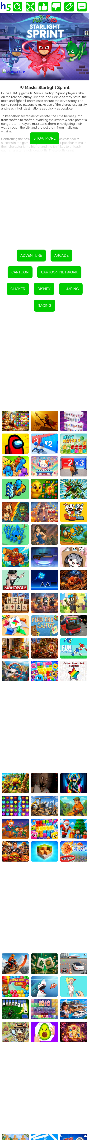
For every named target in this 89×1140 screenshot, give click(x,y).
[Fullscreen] (30, 6)
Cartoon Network (59, 272)
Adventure (31, 255)
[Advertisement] (44, 197)
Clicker (17, 289)
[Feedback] (82, 6)
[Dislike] (56, 6)
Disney (44, 289)
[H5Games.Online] (6, 6)
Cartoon (20, 272)
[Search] (17, 6)
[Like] (43, 6)
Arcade (61, 255)
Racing (44, 305)
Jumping (71, 289)
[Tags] (69, 6)
